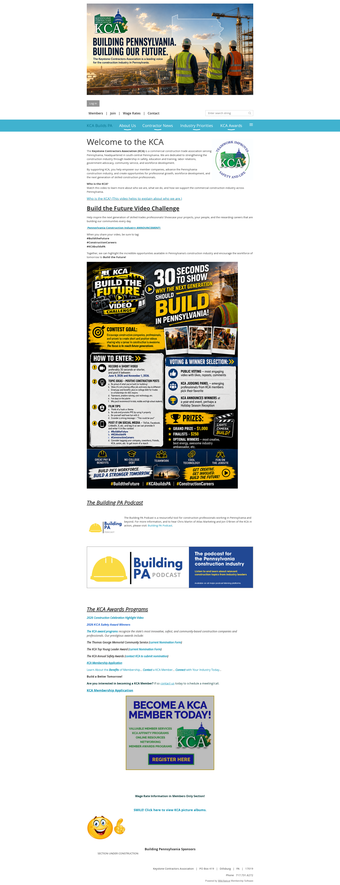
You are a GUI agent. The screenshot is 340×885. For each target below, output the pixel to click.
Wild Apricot (224, 881)
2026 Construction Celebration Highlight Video (115, 618)
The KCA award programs (102, 631)
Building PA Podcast (160, 525)
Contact (153, 113)
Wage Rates (132, 113)
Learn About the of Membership (113, 670)
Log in (93, 103)
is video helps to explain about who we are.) (149, 198)
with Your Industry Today (197, 670)
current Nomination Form (165, 642)
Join (113, 113)
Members (96, 113)
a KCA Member (158, 670)
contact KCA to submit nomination (147, 656)
